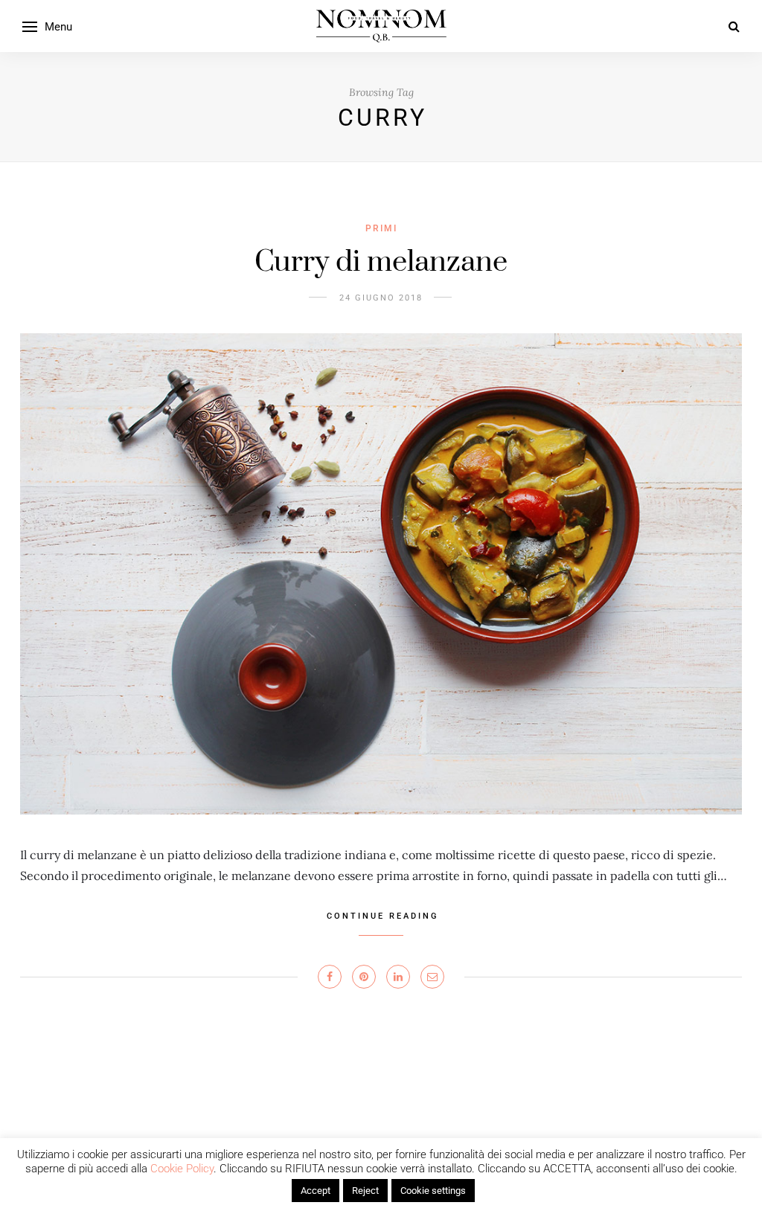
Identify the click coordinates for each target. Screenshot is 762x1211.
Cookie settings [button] (433, 1190)
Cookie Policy (182, 1168)
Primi (381, 228)
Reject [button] (365, 1190)
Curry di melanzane (381, 262)
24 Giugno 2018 (381, 298)
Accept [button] (315, 1190)
